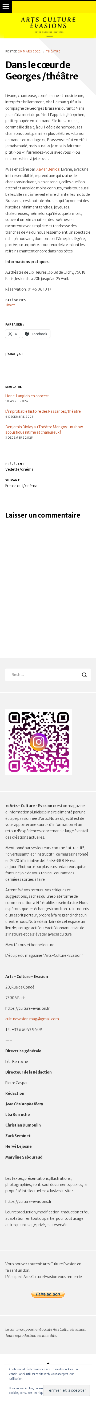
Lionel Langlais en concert (27, 396)
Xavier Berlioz (47, 169)
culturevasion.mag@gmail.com (32, 1019)
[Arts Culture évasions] (48, 25)
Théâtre (53, 51)
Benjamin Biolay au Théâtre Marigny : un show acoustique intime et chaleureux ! (44, 430)
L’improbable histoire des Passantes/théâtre (43, 411)
